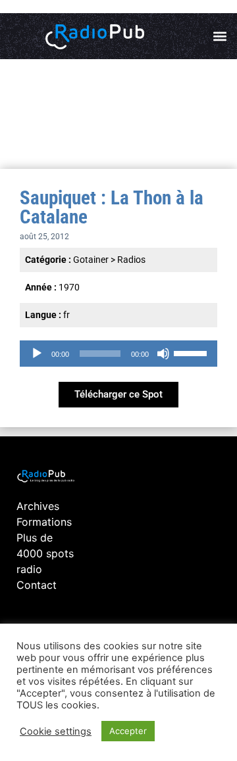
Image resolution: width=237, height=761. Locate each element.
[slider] (192, 352)
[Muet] (163, 353)
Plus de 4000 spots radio (45, 553)
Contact (36, 584)
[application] (118, 353)
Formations (44, 521)
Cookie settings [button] (56, 731)
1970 (69, 287)
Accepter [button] (128, 731)
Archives (37, 506)
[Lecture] (36, 353)
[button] (219, 36)
